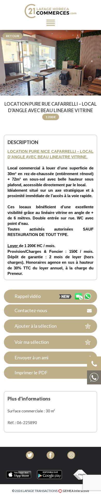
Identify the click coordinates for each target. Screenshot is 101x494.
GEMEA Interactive (76, 491)
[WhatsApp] (83, 296)
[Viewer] (50, 63)
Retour (12, 36)
